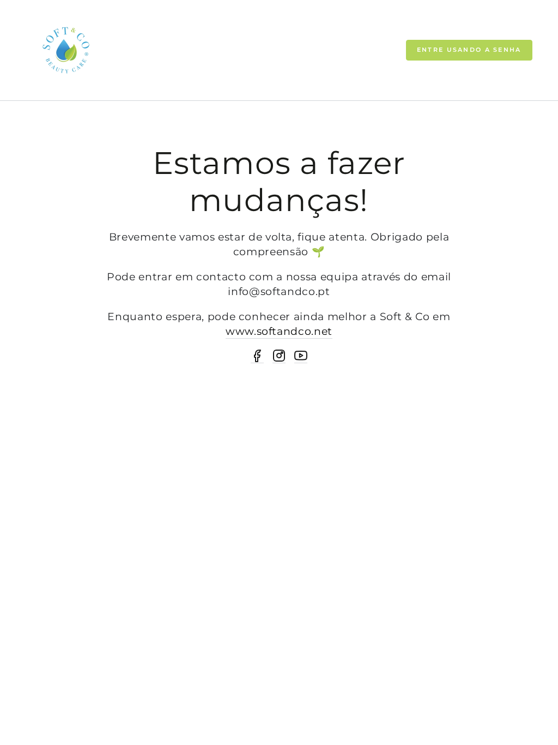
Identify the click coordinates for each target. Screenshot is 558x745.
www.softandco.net (279, 331)
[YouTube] (300, 356)
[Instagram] (279, 356)
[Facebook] (257, 356)
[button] (469, 50)
